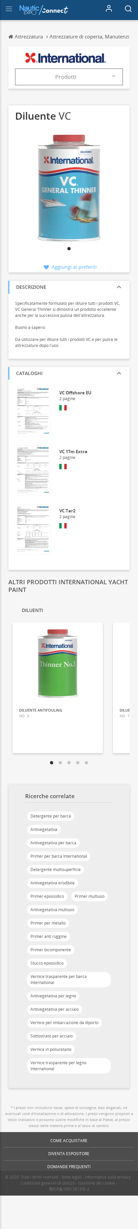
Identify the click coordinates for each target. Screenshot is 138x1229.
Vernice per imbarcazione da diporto (64, 1022)
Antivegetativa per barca (53, 843)
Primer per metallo (48, 923)
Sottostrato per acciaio (51, 1036)
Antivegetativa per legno (53, 996)
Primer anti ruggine (48, 936)
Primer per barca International (58, 856)
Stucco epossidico (47, 963)
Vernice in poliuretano (50, 1049)
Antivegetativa (43, 829)
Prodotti (65, 77)
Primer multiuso (90, 896)
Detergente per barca (50, 816)
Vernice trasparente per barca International (58, 979)
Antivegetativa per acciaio (54, 1009)
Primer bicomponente (50, 950)
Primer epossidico (47, 896)
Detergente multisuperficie (55, 869)
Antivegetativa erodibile (52, 883)
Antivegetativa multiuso (52, 909)
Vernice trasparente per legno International (58, 1066)
